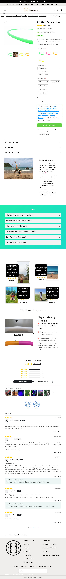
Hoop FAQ (26, 544)
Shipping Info (27, 551)
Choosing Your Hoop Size (49, 544)
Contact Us (26, 548)
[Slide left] (6, 54)
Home (2, 16)
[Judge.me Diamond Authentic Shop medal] (28, 404)
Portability (40, 79)
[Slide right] (31, 54)
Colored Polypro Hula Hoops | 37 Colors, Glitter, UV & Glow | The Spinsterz (26, 16)
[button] (5, 10)
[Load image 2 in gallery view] (15, 54)
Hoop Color (40, 49)
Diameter (40, 65)
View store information (44, 134)
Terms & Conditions (29, 559)
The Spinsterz (30, 577)
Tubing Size (40, 71)
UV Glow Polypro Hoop (54, 16)
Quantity (39, 98)
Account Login (46, 551)
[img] (8, 418)
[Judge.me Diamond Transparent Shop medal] (36, 404)
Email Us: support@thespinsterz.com (52, 555)
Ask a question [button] (43, 382)
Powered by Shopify (38, 577)
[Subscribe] (45, 571)
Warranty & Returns (29, 562)
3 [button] (33, 527)
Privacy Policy (27, 555)
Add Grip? (40, 90)
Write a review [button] (23, 382)
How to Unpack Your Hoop (50, 548)
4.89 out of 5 (37, 364)
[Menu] (5, 10)
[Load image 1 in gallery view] (9, 54)
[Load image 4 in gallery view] (26, 54)
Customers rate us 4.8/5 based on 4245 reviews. (18, 574)
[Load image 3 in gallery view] (20, 54)
